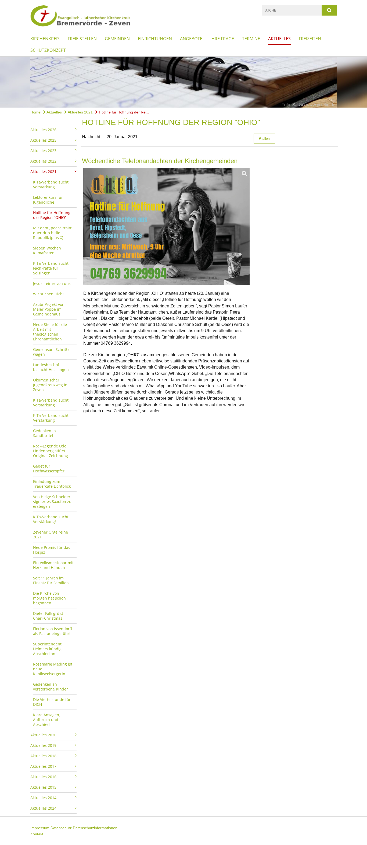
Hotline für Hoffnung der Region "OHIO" (51, 215)
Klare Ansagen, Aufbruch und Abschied (46, 719)
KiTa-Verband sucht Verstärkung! (51, 519)
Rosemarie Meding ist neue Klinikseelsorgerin (52, 669)
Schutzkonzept (48, 50)
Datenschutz (61, 828)
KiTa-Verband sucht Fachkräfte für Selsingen (51, 268)
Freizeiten (310, 39)
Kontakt (36, 834)
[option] (183, 82)
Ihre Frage (222, 39)
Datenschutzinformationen (95, 828)
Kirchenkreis (45, 39)
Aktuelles (279, 39)
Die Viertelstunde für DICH (52, 702)
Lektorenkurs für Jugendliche (48, 200)
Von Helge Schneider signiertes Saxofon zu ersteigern (52, 501)
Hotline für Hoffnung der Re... (123, 112)
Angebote (191, 39)
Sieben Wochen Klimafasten (47, 250)
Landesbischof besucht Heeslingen (51, 367)
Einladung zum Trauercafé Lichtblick (52, 484)
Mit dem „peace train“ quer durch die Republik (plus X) (53, 232)
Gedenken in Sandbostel (44, 433)
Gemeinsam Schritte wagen (51, 352)
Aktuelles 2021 (80, 112)
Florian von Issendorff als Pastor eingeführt (52, 631)
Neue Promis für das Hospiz (51, 550)
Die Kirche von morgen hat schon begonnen (49, 598)
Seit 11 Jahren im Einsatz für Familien (51, 580)
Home (35, 112)
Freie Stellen (82, 39)
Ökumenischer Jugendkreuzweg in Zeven (50, 384)
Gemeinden (117, 39)
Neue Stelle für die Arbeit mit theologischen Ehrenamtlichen (50, 331)
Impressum (39, 828)
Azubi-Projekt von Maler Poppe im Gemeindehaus (48, 309)
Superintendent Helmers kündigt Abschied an (48, 648)
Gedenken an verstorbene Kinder (50, 687)
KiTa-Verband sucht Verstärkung (51, 184)
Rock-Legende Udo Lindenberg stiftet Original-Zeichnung (50, 450)
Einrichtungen (155, 39)
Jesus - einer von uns (52, 283)
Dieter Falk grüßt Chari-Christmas (48, 616)
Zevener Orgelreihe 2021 (50, 534)
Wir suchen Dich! (48, 293)
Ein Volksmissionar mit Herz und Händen (53, 565)
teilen (265, 139)
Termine (251, 39)
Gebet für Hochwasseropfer (48, 468)
